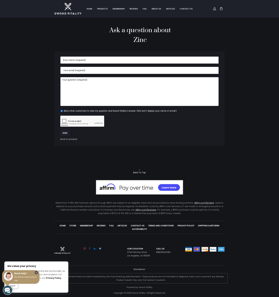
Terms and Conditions (161, 225)
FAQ (111, 225)
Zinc (140, 40)
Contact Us (137, 225)
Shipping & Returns (208, 225)
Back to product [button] (68, 139)
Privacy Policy (186, 225)
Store (72, 225)
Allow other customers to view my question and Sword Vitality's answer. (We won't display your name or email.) (120, 110)
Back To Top (139, 172)
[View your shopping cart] (221, 9)
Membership (86, 225)
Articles (122, 225)
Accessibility (139, 229)
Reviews (101, 225)
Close (12, 286)
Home (63, 225)
